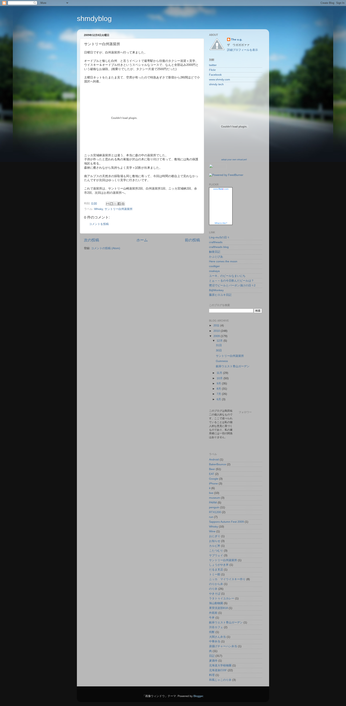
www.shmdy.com (219, 79)
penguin (214, 507)
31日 (219, 345)
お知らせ (214, 541)
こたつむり (216, 550)
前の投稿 (192, 240)
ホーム (142, 240)
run (211, 516)
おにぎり (214, 536)
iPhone (213, 483)
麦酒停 (213, 660)
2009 (217, 336)
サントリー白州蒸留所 (119, 209)
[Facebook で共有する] (119, 204)
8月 (219, 388)
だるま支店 (216, 569)
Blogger (198, 696)
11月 (220, 372)
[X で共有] (115, 204)
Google (213, 478)
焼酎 (212, 632)
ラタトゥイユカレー (221, 598)
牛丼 (212, 617)
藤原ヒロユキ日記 (220, 294)
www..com (220, 189)
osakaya (214, 271)
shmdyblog (94, 18)
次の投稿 (91, 240)
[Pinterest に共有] (123, 204)
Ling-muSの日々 (219, 237)
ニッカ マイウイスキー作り (227, 579)
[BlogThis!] (112, 204)
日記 (212, 655)
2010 (217, 330)
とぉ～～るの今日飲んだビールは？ (231, 280)
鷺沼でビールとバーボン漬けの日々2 (232, 285)
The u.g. (236, 39)
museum (214, 497)
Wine (212, 531)
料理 (212, 675)
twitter (213, 65)
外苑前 (213, 612)
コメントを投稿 (99, 224)
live (211, 492)
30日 (219, 350)
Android (214, 459)
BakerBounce (217, 464)
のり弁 (213, 588)
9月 (219, 383)
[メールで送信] (108, 204)
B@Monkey (216, 290)
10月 (220, 378)
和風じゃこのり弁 (220, 679)
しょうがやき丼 (219, 564)
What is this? (221, 223)
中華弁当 (214, 641)
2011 (216, 325)
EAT (211, 473)
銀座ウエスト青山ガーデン (232, 366)
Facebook (215, 74)
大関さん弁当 (217, 636)
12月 (220, 340)
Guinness (222, 361)
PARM (213, 502)
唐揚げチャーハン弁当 (223, 646)
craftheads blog (219, 247)
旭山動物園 (216, 603)
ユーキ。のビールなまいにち (227, 275)
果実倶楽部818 (218, 608)
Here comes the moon (223, 261)
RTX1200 (215, 512)
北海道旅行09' (218, 670)
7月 (219, 393)
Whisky (98, 209)
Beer (212, 469)
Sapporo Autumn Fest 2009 (226, 521)
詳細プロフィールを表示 (242, 49)
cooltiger (214, 266)
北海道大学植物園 (220, 665)
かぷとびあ (216, 256)
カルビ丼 (214, 545)
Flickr (212, 69)
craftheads (215, 242)
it (209, 488)
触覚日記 (214, 251)
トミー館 (214, 574)
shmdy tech (216, 84)
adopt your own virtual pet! (234, 159)
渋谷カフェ (216, 627)
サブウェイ (216, 555)
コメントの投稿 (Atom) (105, 248)
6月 (219, 399)
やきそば (214, 593)
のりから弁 (216, 584)
